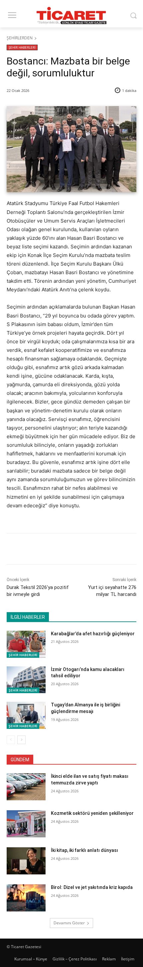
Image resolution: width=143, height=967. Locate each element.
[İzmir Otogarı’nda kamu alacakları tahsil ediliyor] (26, 680)
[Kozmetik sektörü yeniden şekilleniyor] (26, 823)
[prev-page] (11, 740)
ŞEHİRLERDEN (20, 38)
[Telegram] (95, 550)
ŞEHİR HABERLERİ (22, 47)
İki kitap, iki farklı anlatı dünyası (84, 850)
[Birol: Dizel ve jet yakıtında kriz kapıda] (26, 897)
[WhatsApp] (80, 550)
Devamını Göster (69, 923)
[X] (49, 550)
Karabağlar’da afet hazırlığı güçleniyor (93, 633)
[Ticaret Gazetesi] (71, 15)
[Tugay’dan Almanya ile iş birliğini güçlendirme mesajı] (26, 715)
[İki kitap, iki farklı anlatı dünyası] (26, 860)
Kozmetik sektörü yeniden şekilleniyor (92, 813)
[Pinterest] (65, 550)
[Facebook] (34, 550)
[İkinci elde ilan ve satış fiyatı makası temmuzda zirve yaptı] (26, 786)
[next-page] (21, 740)
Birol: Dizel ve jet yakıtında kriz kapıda (92, 887)
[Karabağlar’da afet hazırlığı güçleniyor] (26, 644)
